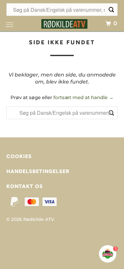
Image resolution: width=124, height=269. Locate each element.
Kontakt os (24, 186)
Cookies (19, 156)
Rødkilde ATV (38, 219)
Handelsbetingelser (37, 171)
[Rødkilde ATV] (64, 23)
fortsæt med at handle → (83, 97)
